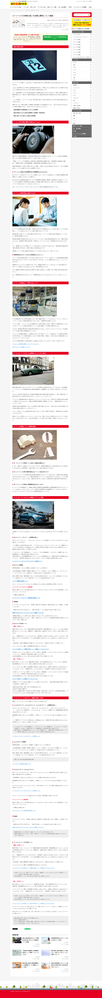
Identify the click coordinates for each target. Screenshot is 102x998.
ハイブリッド (76, 103)
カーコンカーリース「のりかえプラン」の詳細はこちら (26, 790)
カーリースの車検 (36, 946)
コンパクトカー (76, 87)
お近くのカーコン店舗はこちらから (21, 347)
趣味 (74, 123)
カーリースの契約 (76, 44)
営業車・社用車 (76, 108)
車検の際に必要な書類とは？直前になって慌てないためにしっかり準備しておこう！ (59, 952)
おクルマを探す (89, 1)
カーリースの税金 (76, 54)
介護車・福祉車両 (76, 105)
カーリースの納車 (76, 47)
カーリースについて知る (78, 31)
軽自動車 (75, 85)
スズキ (74, 75)
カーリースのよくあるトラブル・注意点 (81, 57)
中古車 (70, 7)
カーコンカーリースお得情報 (80, 7)
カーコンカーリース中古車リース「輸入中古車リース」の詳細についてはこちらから (33, 903)
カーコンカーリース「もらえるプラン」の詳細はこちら (26, 736)
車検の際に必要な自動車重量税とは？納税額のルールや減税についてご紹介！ (30, 965)
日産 (74, 64)
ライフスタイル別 (77, 110)
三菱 (74, 77)
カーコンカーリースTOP (81, 1)
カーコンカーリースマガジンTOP (15, 10)
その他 (90, 7)
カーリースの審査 (76, 42)
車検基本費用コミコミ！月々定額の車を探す (55, 37)
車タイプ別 (75, 82)
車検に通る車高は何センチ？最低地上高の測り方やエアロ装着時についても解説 (30, 940)
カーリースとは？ (76, 34)
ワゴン (74, 95)
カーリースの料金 (76, 39)
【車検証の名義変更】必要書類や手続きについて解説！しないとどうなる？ (30, 952)
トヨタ (74, 62)
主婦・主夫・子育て (77, 113)
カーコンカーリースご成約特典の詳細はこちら (24, 810)
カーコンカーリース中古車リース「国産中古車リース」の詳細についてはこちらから (33, 868)
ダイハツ (75, 80)
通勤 (74, 115)
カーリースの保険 (76, 52)
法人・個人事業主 (62, 7)
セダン (74, 90)
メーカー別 (75, 59)
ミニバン (75, 92)
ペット (74, 120)
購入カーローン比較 (52, 7)
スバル (74, 72)
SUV (74, 100)
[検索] (88, 14)
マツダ (74, 70)
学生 (74, 118)
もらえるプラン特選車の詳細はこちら (21, 764)
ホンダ (74, 67)
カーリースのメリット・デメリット (80, 37)
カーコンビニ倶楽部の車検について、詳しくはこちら (25, 344)
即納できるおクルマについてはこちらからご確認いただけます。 (28, 827)
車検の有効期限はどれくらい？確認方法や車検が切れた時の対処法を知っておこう (59, 965)
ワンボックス (76, 98)
